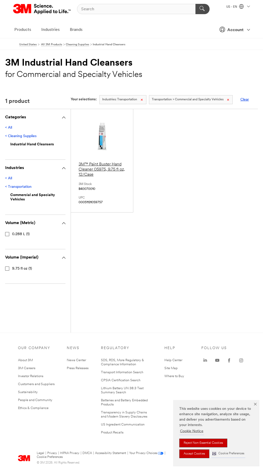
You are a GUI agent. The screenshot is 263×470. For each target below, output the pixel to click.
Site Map (171, 368)
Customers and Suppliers (36, 384)
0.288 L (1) (21, 234)
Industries (50, 30)
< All (8, 128)
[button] (228, 453)
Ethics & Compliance (33, 408)
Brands (76, 30)
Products (22, 30)
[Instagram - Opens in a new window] (241, 360)
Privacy (52, 453)
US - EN (232, 6)
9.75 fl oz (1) (22, 269)
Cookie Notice (191, 431)
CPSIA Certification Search (120, 380)
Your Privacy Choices (143, 453)
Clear (244, 100)
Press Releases (78, 368)
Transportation (119, 99)
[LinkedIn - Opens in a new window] (205, 360)
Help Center (173, 360)
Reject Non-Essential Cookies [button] (203, 443)
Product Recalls (112, 432)
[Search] (202, 9)
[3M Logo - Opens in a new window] (42, 9)
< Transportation (18, 187)
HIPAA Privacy (69, 453)
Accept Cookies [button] (194, 453)
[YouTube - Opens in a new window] (217, 360)
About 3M (25, 360)
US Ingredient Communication (123, 424)
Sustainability (28, 392)
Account (235, 30)
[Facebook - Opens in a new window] (229, 360)
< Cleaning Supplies (20, 136)
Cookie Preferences (50, 457)
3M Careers (26, 368)
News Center (76, 360)
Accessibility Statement (110, 453)
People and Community (35, 400)
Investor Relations (30, 376)
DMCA (87, 453)
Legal (40, 453)
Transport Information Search (122, 372)
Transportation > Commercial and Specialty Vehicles (187, 99)
